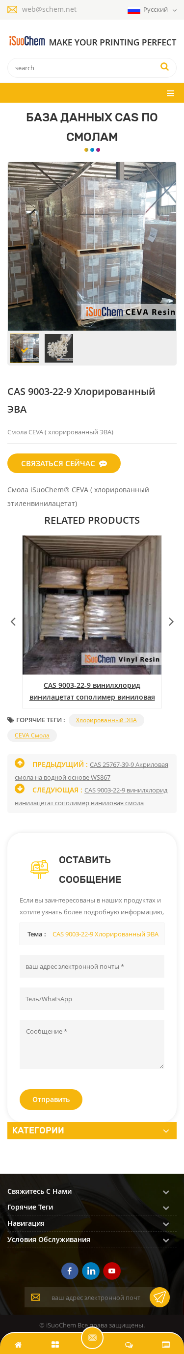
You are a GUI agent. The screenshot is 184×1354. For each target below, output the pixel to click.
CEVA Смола (32, 735)
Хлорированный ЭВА (106, 720)
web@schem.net (49, 9)
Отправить (51, 1099)
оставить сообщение (92, 1337)
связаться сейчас (58, 463)
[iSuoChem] (92, 41)
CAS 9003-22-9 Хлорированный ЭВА (105, 934)
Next (171, 619)
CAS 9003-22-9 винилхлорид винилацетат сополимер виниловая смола (92, 691)
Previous (12, 619)
